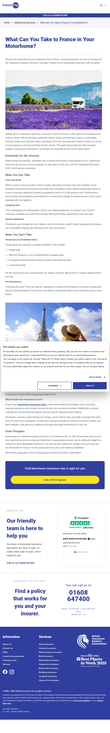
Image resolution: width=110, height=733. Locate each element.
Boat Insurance (46, 656)
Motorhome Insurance (24, 22)
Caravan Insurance (47, 648)
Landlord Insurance (48, 676)
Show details (95, 377)
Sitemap (6, 664)
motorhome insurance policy (32, 404)
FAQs (5, 652)
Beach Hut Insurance (48, 668)
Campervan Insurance (49, 664)
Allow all (90, 385)
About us (7, 644)
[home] (11, 5)
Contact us (8, 648)
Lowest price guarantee (13, 656)
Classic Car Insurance (49, 680)
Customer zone (9, 660)
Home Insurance (46, 644)
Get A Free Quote (55, 479)
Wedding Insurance (48, 672)
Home (7, 22)
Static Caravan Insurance (50, 652)
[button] (105, 5)
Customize (53, 385)
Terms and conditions (82, 701)
